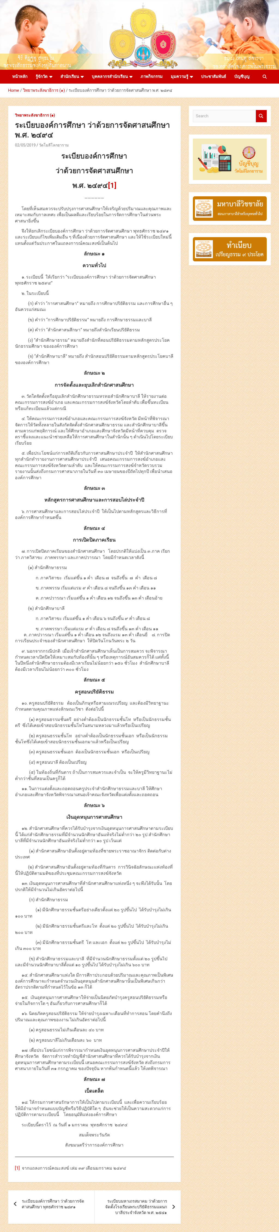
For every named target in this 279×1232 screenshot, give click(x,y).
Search (261, 116)
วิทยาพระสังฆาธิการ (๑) (35, 115)
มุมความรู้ (179, 76)
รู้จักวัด (42, 76)
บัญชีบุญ (242, 76)
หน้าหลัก (20, 76)
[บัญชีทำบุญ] (230, 141)
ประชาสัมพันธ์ (213, 76)
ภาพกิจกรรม (152, 76)
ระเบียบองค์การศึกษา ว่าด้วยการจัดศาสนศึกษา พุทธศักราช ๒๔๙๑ (53, 1204)
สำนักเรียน (69, 76)
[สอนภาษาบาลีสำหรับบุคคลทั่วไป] (230, 199)
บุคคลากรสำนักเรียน (110, 76)
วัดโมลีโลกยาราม (54, 145)
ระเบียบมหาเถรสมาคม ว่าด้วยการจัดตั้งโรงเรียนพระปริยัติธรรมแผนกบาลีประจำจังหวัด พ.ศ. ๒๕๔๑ (136, 1207)
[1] (17, 1168)
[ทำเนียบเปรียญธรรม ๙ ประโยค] (230, 239)
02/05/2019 (25, 145)
